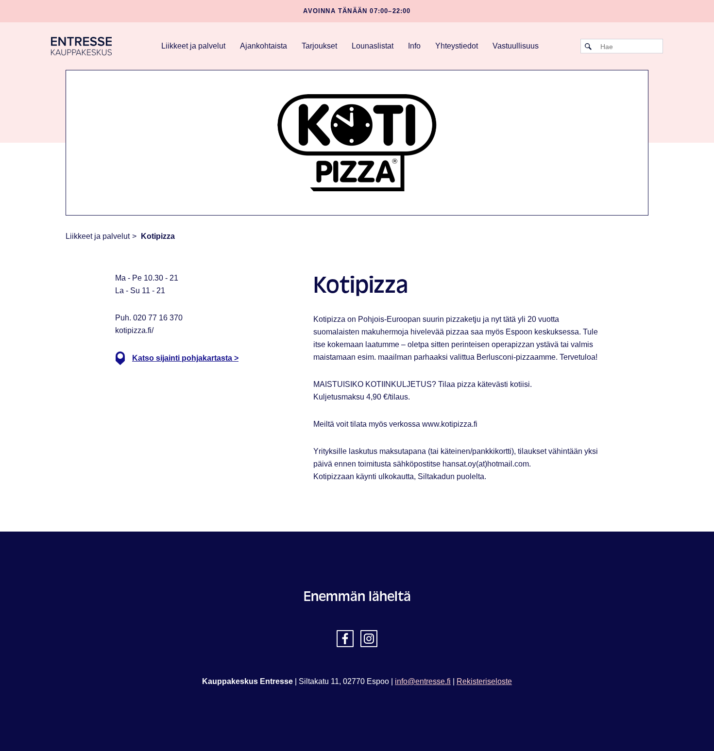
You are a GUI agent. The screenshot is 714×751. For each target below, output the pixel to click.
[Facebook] (345, 638)
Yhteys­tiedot (456, 46)
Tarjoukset (319, 46)
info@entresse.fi (423, 681)
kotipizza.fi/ (134, 330)
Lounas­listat (372, 46)
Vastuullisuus (516, 46)
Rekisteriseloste (484, 681)
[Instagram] (368, 638)
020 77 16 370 (158, 318)
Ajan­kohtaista (263, 46)
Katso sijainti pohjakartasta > (185, 358)
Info (414, 46)
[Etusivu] (81, 46)
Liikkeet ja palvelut (193, 46)
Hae (588, 46)
